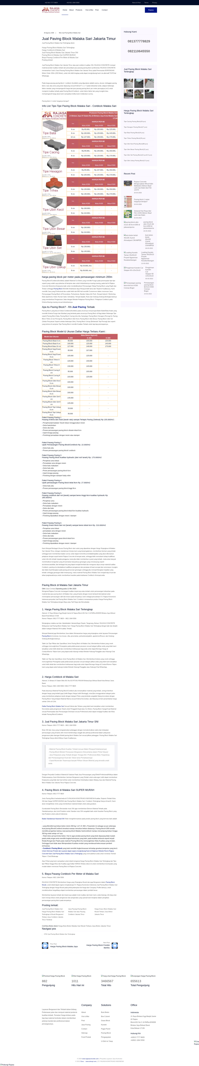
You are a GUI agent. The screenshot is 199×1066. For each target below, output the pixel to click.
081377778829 (139, 41)
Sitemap (84, 1033)
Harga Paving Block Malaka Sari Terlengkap (58, 47)
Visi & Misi (89, 10)
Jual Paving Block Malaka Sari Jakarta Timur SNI (60, 52)
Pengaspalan (106, 1037)
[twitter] (110, 934)
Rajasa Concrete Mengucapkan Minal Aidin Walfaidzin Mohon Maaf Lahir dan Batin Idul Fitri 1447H (143, 186)
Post (97, 10)
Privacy (154, 2)
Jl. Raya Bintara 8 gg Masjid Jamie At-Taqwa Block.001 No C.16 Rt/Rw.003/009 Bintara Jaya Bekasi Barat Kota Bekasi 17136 (143, 1022)
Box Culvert (105, 1016)
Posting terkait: (47, 60)
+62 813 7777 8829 (51, 2)
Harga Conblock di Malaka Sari (53, 50)
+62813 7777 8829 (137, 1037)
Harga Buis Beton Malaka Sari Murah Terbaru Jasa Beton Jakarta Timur (84, 926)
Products (79, 10)
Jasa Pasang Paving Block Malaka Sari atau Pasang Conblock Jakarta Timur (77, 911)
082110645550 (139, 51)
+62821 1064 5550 (137, 1040)
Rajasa (151, 10)
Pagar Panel (105, 1029)
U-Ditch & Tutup (107, 1041)
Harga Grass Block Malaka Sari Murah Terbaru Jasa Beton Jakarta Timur (105, 911)
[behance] (117, 934)
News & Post (136, 2)
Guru (82, 1061)
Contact (104, 10)
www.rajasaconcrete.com (90, 1058)
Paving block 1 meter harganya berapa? (55, 101)
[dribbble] (114, 934)
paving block (58, 594)
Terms (146, 2)
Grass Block (105, 1020)
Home (65, 10)
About (71, 10)
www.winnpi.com (91, 1061)
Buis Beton (105, 1012)
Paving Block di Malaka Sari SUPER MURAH (59, 55)
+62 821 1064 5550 (72, 2)
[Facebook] (107, 934)
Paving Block (106, 1033)
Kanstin (104, 1025)
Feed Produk (86, 1037)
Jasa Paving (85, 1025)
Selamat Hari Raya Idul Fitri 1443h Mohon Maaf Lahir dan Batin (142, 213)
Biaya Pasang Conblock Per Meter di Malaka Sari (60, 57)
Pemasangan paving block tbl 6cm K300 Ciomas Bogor (149, 287)
